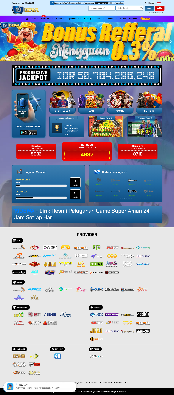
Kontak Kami (91, 382)
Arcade (111, 18)
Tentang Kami (77, 382)
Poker (99, 18)
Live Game (46, 18)
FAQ (126, 382)
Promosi (133, 18)
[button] (171, 42)
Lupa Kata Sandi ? (155, 13)
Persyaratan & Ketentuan (111, 382)
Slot (34, 18)
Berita (123, 18)
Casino (59, 18)
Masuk (150, 8)
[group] (145, 126)
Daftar (160, 8)
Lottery (87, 18)
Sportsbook (73, 18)
